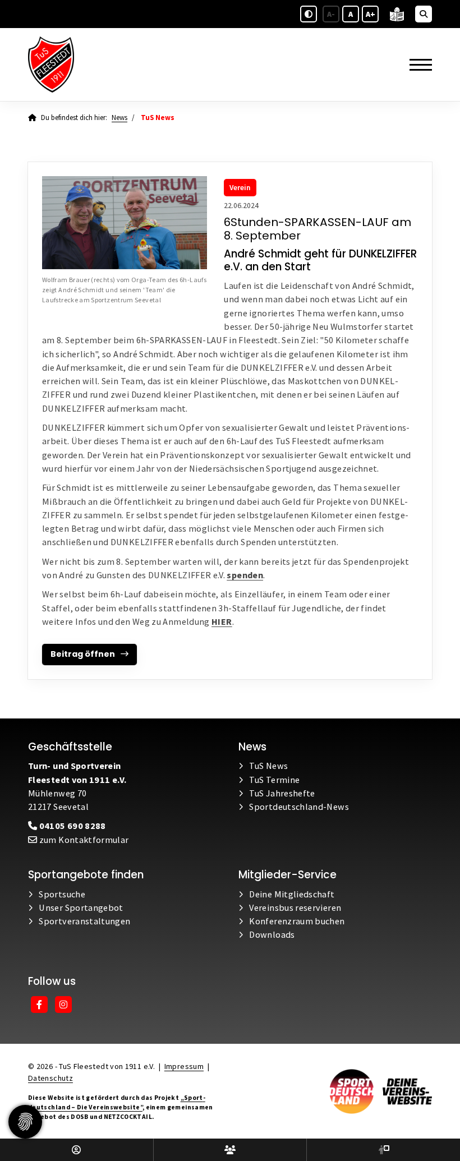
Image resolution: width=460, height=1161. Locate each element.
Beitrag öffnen (82, 654)
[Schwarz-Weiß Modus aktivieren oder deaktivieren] (308, 14)
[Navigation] (416, 64)
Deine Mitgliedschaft (291, 894)
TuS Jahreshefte (282, 793)
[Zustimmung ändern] (25, 1122)
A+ (370, 14)
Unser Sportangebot (81, 907)
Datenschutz (50, 1078)
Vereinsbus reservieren (295, 907)
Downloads (272, 934)
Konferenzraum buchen (296, 921)
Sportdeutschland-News (299, 806)
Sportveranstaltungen (84, 921)
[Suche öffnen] (423, 14)
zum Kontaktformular (82, 839)
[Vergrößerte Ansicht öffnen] (124, 222)
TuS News (268, 765)
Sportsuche (62, 894)
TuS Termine (274, 779)
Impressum (184, 1066)
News (119, 117)
